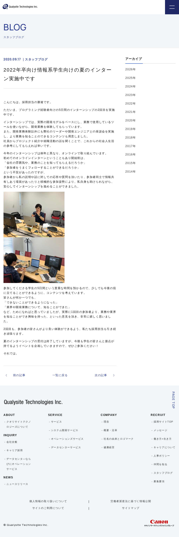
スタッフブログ (163, 472)
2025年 (130, 77)
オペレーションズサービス (67, 438)
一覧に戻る (60, 375)
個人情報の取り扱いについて (48, 501)
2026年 (130, 69)
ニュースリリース (17, 484)
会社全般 (11, 442)
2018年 (130, 137)
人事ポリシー (162, 455)
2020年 (130, 120)
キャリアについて (165, 447)
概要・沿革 (110, 430)
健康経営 (109, 447)
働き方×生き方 (163, 438)
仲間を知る (160, 464)
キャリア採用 (14, 450)
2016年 (130, 154)
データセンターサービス (66, 447)
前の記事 (19, 375)
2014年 (130, 171)
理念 (106, 421)
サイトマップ (130, 507)
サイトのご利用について (48, 507)
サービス (56, 421)
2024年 (130, 86)
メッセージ (160, 430)
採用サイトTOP (163, 421)
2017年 (130, 146)
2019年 (130, 129)
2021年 (130, 111)
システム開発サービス (64, 430)
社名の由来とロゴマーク (119, 438)
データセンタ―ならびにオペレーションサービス (18, 463)
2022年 (130, 103)
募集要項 (159, 481)
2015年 (130, 163)
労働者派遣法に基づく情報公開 (130, 501)
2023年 (130, 95)
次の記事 (101, 375)
